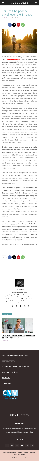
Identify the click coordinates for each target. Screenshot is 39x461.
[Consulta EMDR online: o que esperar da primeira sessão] (19, 319)
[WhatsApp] (23, 25)
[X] (14, 25)
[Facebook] (10, 25)
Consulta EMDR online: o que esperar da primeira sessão (18, 336)
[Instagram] (13, 306)
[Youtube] (29, 306)
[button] (3, 2)
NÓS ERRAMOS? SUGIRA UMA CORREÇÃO (15, 367)
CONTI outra (7, 18)
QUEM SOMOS (6, 383)
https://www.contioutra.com (19, 292)
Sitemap (26, 452)
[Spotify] (21, 306)
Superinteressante (13, 59)
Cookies (20, 452)
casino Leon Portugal (19, 454)
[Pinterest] (18, 25)
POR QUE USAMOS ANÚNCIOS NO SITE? (15, 355)
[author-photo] (19, 287)
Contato (32, 452)
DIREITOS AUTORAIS (8, 361)
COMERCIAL (6, 378)
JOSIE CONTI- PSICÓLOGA (10, 372)
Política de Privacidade (9, 452)
